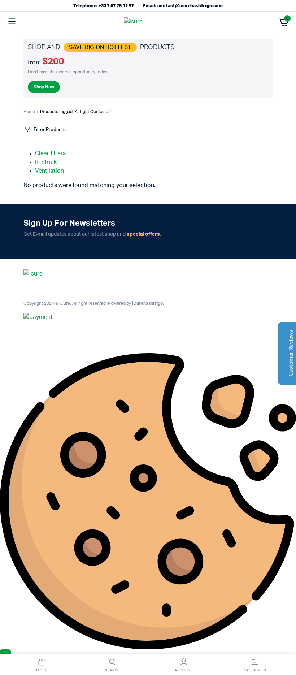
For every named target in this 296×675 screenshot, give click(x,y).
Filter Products (50, 129)
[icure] (148, 21)
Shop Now (44, 87)
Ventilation (49, 171)
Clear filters (50, 153)
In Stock (46, 162)
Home (29, 111)
